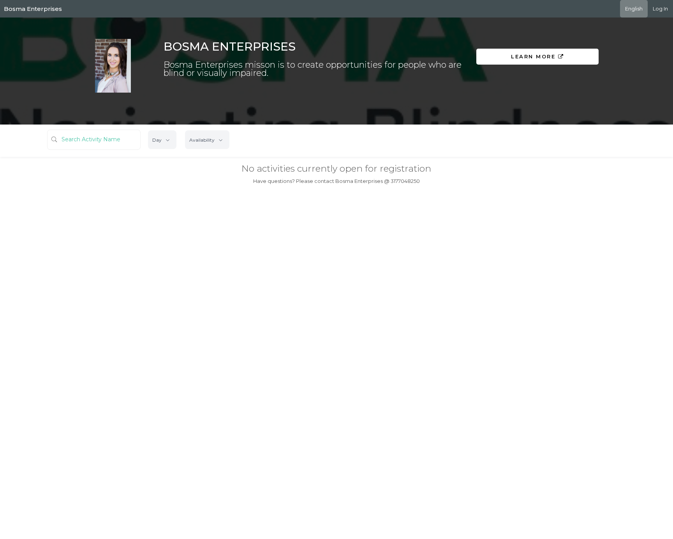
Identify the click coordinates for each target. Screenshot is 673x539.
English (634, 8)
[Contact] (548, 74)
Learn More (534, 56)
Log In (660, 8)
